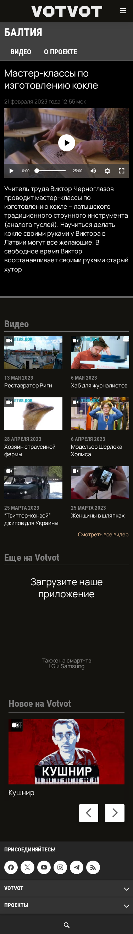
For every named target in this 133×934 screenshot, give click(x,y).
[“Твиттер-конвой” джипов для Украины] (33, 482)
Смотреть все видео (103, 534)
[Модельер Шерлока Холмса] (100, 413)
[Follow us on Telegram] (76, 867)
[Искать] (66, 925)
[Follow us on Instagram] (60, 867)
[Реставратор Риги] (33, 352)
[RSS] (93, 867)
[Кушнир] (66, 751)
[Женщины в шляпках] (100, 482)
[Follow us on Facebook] (11, 867)
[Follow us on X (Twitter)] (27, 867)
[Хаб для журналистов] (100, 352)
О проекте (60, 51)
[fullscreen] (122, 171)
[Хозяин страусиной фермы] (33, 413)
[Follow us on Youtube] (44, 867)
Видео (21, 51)
